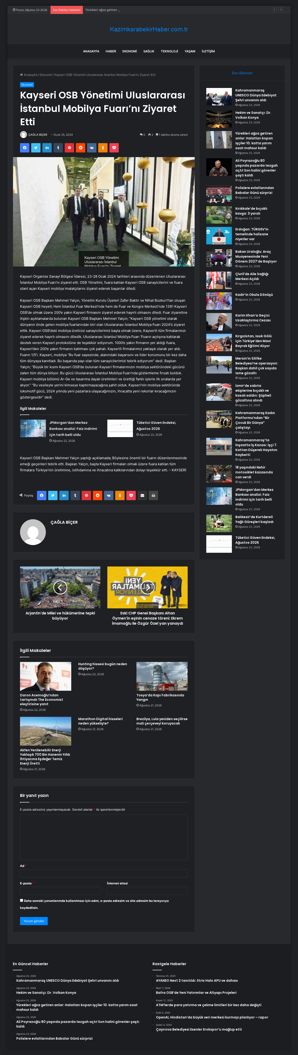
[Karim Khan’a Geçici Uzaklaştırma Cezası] (219, 321)
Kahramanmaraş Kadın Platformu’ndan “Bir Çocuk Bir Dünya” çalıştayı (255, 420)
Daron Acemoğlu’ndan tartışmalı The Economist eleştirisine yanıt (41, 699)
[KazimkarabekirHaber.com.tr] (149, 29)
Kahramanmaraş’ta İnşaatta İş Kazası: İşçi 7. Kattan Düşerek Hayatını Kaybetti (256, 447)
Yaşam (190, 51)
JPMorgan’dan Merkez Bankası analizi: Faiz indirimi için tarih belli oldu (73, 428)
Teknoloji (169, 51)
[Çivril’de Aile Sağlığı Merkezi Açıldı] (219, 280)
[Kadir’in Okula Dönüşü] (219, 301)
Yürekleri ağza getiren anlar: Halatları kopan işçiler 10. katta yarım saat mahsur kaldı (145, 10)
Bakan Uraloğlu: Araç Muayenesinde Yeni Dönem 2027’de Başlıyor (256, 256)
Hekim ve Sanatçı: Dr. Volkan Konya (253, 115)
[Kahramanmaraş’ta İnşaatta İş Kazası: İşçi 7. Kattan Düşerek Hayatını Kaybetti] (219, 446)
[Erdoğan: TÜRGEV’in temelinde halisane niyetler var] (219, 235)
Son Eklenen (242, 73)
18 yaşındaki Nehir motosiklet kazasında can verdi (254, 472)
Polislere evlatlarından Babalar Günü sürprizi (254, 190)
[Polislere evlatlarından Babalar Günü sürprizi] (219, 194)
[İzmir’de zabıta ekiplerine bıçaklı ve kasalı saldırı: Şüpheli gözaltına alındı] (219, 392)
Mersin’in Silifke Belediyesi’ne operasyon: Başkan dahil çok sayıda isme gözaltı (256, 365)
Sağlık (148, 51)
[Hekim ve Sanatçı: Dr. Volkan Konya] (219, 119)
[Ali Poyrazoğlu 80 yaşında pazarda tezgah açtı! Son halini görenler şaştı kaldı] (219, 167)
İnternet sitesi (117, 883)
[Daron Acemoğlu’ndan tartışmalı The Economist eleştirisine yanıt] (45, 676)
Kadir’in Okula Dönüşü (254, 294)
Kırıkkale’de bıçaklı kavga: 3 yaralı (251, 211)
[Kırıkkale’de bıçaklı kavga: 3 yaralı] (219, 215)
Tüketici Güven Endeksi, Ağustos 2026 (255, 540)
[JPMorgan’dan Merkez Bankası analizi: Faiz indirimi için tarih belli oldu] (33, 428)
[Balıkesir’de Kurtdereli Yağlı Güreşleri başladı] (219, 523)
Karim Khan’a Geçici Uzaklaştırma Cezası (253, 318)
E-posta (27, 883)
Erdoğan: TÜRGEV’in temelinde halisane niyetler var (251, 234)
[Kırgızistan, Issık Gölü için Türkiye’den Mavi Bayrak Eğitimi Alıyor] (219, 342)
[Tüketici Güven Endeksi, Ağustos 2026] (120, 428)
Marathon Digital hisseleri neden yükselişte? (100, 721)
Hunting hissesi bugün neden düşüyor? (102, 666)
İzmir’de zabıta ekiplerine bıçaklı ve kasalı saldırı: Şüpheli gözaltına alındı (253, 393)
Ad (23, 866)
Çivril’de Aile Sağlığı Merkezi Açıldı (251, 276)
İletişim (208, 51)
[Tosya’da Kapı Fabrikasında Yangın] (162, 676)
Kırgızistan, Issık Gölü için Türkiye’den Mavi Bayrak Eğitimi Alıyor (253, 341)
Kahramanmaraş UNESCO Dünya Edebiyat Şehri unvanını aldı (256, 95)
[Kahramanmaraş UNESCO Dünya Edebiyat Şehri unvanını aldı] (219, 96)
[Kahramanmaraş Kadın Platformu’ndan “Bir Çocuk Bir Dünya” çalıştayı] (219, 419)
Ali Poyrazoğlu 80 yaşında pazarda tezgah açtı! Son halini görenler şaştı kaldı (256, 168)
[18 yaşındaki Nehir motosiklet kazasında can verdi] (219, 473)
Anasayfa (91, 51)
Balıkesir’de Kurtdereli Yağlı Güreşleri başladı (254, 519)
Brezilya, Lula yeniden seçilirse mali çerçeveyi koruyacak (162, 721)
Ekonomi (129, 51)
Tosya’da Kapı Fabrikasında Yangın (160, 697)
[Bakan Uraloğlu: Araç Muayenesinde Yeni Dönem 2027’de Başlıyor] (219, 258)
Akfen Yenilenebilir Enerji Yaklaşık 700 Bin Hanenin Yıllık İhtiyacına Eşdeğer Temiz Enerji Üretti (45, 757)
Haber (111, 51)
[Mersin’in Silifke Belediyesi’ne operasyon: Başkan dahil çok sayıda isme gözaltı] (219, 365)
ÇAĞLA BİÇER (37, 134)
